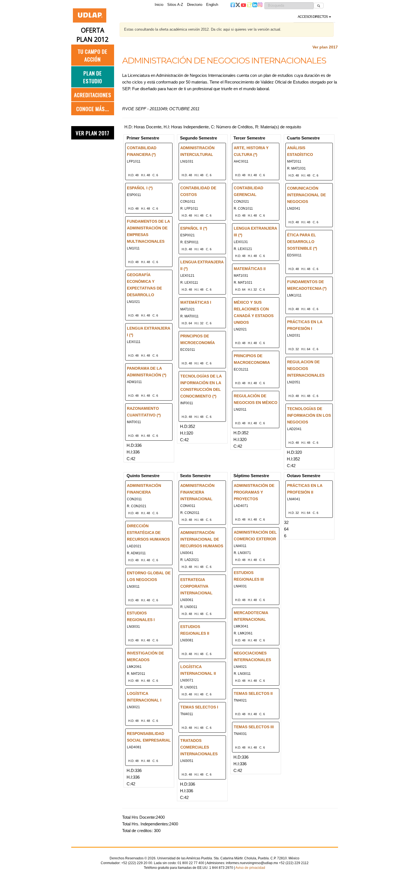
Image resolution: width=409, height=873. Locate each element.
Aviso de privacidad (250, 868)
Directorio (194, 5)
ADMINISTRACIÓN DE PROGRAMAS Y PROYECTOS (254, 492)
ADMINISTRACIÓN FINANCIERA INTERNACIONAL (197, 492)
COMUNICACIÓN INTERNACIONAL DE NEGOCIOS (306, 195)
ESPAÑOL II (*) (193, 228)
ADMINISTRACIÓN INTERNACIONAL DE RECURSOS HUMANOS (201, 539)
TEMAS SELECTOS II (253, 693)
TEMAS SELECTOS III (254, 727)
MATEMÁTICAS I (195, 302)
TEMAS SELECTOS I (199, 707)
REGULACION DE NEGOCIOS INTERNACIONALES (305, 368)
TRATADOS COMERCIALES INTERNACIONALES (199, 747)
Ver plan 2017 (325, 47)
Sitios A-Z (175, 5)
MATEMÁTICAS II (250, 268)
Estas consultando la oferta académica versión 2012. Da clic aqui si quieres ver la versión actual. (202, 29)
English (212, 5)
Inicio (159, 5)
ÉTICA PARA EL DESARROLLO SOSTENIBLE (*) (302, 242)
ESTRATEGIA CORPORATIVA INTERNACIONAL (196, 586)
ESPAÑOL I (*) (140, 188)
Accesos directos (313, 17)
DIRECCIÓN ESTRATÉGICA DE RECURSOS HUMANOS (148, 532)
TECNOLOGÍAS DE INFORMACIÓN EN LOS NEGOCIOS (309, 415)
